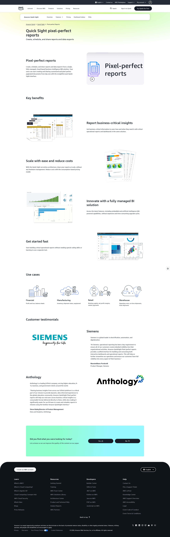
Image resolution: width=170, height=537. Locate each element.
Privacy (16, 530)
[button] (41, 8)
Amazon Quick (30, 24)
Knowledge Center (129, 495)
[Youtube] (149, 525)
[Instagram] (142, 525)
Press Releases (19, 510)
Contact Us (126, 483)
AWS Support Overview (131, 498)
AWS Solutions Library (58, 495)
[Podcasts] (152, 525)
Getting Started (55, 483)
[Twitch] (145, 525)
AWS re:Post (127, 491)
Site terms (25, 530)
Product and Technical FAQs (59, 502)
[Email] (155, 525)
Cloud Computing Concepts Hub (25, 495)
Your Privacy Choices (37, 530)
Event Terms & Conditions (132, 513)
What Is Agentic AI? (20, 491)
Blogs (16, 506)
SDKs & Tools (91, 487)
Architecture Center (57, 498)
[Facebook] (136, 525)
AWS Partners (55, 510)
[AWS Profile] (150, 2)
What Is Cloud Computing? (23, 487)
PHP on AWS (91, 502)
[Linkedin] (139, 525)
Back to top (84, 517)
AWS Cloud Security (21, 498)
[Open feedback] (168, 268)
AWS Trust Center (56, 491)
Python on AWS (92, 495)
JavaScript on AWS (93, 506)
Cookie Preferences (57, 530)
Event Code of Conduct (131, 510)
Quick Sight (41, 24)
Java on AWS (91, 498)
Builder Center (92, 483)
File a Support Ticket (130, 487)
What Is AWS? (19, 483)
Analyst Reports (55, 506)
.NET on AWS (91, 491)
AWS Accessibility (129, 502)
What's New (18, 502)
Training (53, 487)
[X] (133, 525)
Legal (125, 506)
